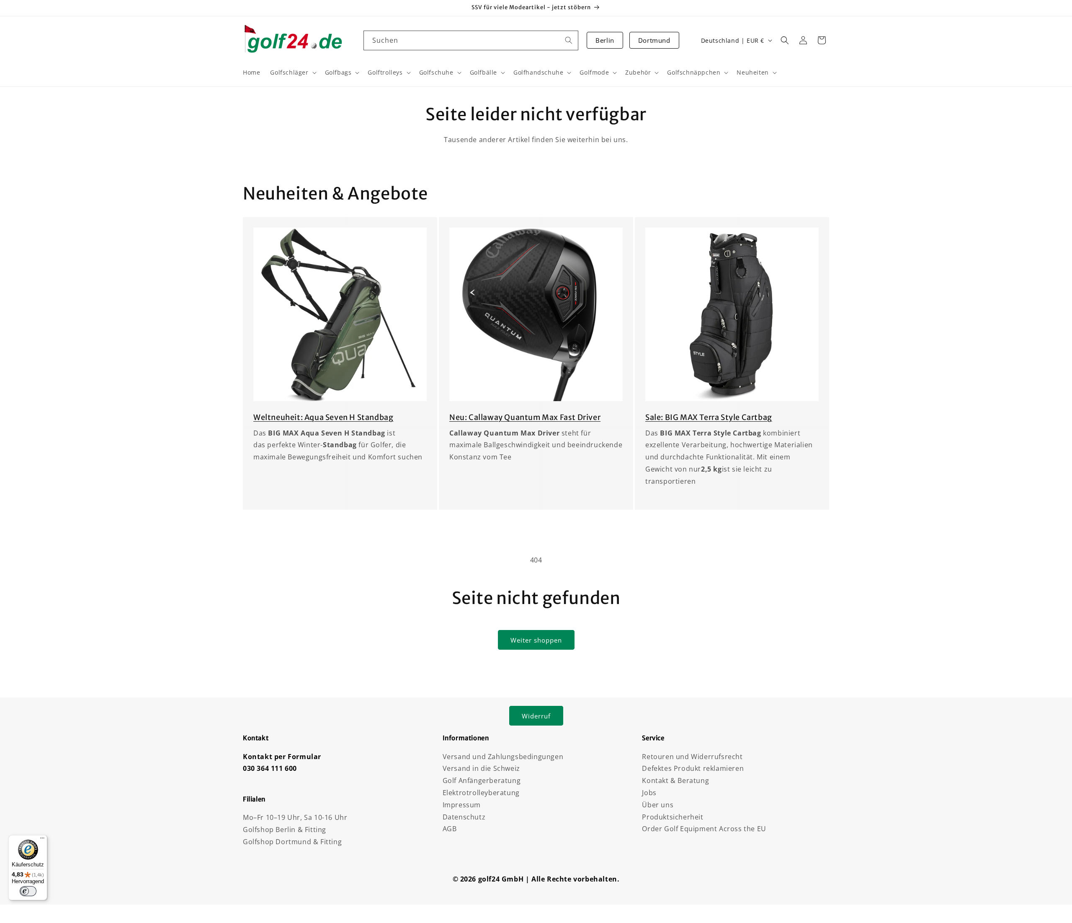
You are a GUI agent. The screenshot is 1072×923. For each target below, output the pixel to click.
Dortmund (654, 40)
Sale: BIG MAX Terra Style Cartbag (708, 417)
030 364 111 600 (270, 768)
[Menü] (42, 840)
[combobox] (471, 40)
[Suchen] (568, 40)
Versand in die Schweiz (481, 768)
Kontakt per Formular (282, 756)
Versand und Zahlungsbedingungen (503, 756)
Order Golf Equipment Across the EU (704, 828)
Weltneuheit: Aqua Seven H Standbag (323, 417)
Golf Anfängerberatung (482, 780)
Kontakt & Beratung (675, 780)
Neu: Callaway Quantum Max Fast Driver (524, 417)
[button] (785, 40)
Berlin (604, 40)
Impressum (462, 804)
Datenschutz (464, 817)
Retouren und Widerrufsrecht (692, 756)
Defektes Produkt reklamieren (693, 768)
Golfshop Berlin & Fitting (284, 829)
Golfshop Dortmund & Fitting (292, 841)
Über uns (657, 804)
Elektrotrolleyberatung (481, 792)
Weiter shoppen (536, 640)
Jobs (649, 792)
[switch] (28, 891)
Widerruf (536, 716)
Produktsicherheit (672, 817)
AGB (450, 828)
